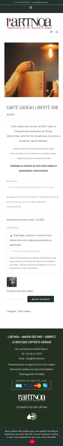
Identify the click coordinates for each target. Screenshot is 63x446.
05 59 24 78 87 (34, 353)
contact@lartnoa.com (40, 2)
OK (32, 441)
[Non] (59, 436)
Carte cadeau (24, 311)
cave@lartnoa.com (35, 358)
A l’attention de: (13, 227)
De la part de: (12, 181)
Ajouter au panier (41, 299)
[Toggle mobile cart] (51, 32)
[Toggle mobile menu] (57, 32)
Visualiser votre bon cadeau (20, 291)
